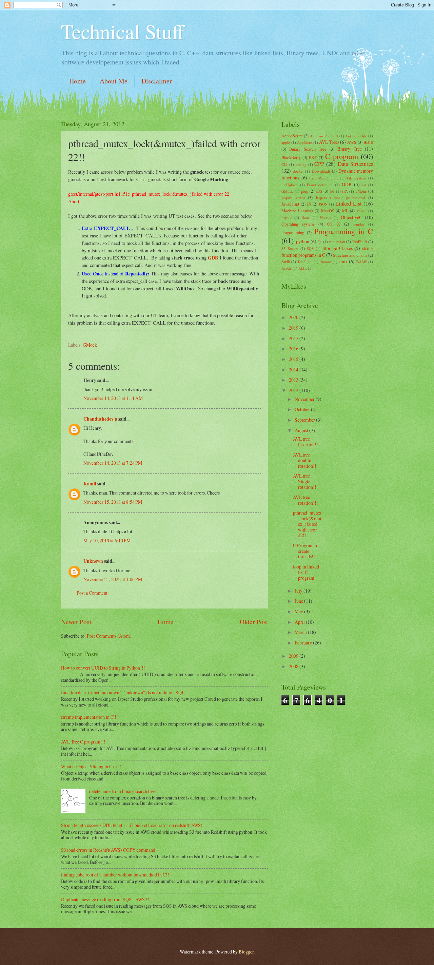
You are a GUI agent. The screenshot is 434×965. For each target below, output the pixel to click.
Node (305, 217)
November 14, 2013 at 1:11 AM (113, 398)
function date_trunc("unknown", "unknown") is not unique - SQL (122, 692)
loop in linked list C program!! (306, 572)
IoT (332, 191)
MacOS (327, 210)
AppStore (304, 142)
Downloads (321, 171)
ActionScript (291, 135)
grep (304, 191)
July (299, 590)
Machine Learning (297, 210)
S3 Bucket (289, 248)
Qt (319, 241)
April (300, 622)
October (303, 409)
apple (285, 142)
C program (341, 156)
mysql (286, 217)
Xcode (286, 268)
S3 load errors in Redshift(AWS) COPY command (108, 850)
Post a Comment (92, 593)
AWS (351, 142)
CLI (284, 164)
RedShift (359, 241)
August (302, 430)
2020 (294, 317)
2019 (294, 328)
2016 (294, 348)
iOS (319, 191)
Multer (361, 210)
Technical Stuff (122, 31)
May (299, 611)
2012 (294, 390)
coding (301, 164)
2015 (294, 359)
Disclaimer (156, 80)
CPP (319, 164)
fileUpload (289, 184)
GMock (90, 345)
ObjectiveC (351, 217)
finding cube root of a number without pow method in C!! (115, 874)
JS (309, 204)
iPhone (361, 191)
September (305, 420)
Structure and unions (350, 255)
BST (313, 157)
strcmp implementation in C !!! (90, 717)
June (299, 601)
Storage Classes (337, 248)
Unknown (93, 561)
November (305, 399)
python (302, 241)
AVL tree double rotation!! (304, 460)
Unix (343, 261)
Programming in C (343, 231)
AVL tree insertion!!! (306, 442)
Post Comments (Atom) (109, 636)
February (304, 642)
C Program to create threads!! (305, 551)
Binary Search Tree (308, 149)
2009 (294, 656)
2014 (294, 369)
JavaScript (290, 204)
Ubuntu (325, 261)
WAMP (361, 261)
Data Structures (355, 164)
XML (302, 268)
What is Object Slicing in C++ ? (91, 766)
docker (298, 171)
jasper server (293, 197)
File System (356, 177)
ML (345, 210)
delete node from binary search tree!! (124, 791)
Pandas (358, 224)
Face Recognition (323, 177)
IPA (345, 191)
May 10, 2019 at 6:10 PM (107, 540)
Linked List (348, 203)
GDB (213, 257)
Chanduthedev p (100, 419)
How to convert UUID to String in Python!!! (103, 667)
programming (292, 232)
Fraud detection (320, 184)
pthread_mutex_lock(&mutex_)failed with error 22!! (307, 523)
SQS (310, 248)
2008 (294, 666)
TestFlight (305, 261)
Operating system (297, 224)
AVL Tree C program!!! (83, 741)
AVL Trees (329, 142)
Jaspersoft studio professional (340, 197)
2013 (294, 380)
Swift (285, 261)
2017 (294, 338)
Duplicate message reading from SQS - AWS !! (105, 899)
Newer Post (76, 621)
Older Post (254, 621)
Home (77, 80)
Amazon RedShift (324, 135)
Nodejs (325, 217)
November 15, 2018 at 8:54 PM (112, 502)
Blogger (246, 951)
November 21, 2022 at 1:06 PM (112, 579)
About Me (113, 80)
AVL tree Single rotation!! (304, 481)
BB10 (368, 142)
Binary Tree (349, 149)
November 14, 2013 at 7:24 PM (112, 463)
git (364, 184)
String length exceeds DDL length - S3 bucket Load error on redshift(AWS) (131, 825)
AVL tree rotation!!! (305, 500)
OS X (333, 224)
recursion (337, 241)
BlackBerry (291, 157)
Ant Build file (356, 135)
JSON (323, 204)
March (301, 632)
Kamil (89, 483)
